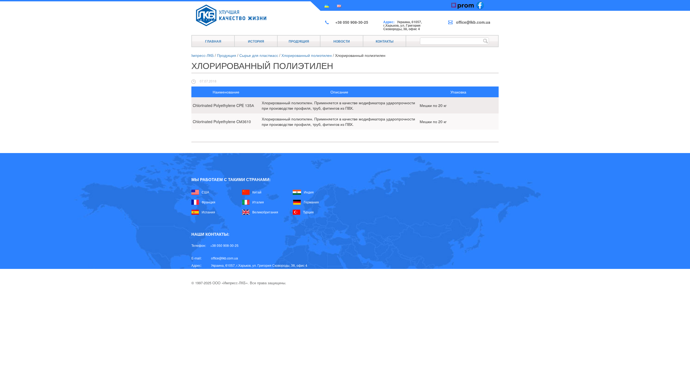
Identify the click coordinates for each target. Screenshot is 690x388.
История (256, 41)
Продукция (299, 41)
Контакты (385, 41)
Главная (213, 41)
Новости (341, 41)
